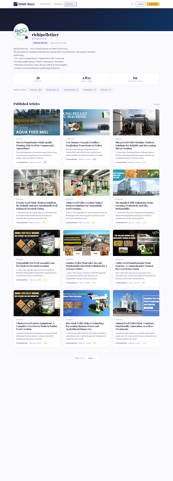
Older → (91, 358)
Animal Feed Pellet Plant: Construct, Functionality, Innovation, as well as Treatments (135, 326)
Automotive (89, 90)
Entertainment (71, 90)
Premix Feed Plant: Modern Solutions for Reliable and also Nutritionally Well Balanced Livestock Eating (36, 205)
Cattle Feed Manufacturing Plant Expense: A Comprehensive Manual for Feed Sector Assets (134, 265)
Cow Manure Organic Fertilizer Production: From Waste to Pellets (84, 144)
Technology (45, 4)
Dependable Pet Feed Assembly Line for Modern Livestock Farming (35, 264)
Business (58, 4)
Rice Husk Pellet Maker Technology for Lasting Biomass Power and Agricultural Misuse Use (85, 326)
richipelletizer (22, 162)
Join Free (153, 4)
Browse (69, 4)
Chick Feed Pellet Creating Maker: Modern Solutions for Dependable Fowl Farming (84, 205)
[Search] (132, 4)
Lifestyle (105, 90)
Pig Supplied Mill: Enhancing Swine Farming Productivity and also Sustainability (134, 205)
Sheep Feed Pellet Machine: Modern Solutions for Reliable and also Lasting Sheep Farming (136, 145)
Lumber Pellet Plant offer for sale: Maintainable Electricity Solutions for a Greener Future (86, 265)
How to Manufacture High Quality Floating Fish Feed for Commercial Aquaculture (35, 145)
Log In (140, 4)
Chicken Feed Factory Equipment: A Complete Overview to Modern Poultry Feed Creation (36, 326)
